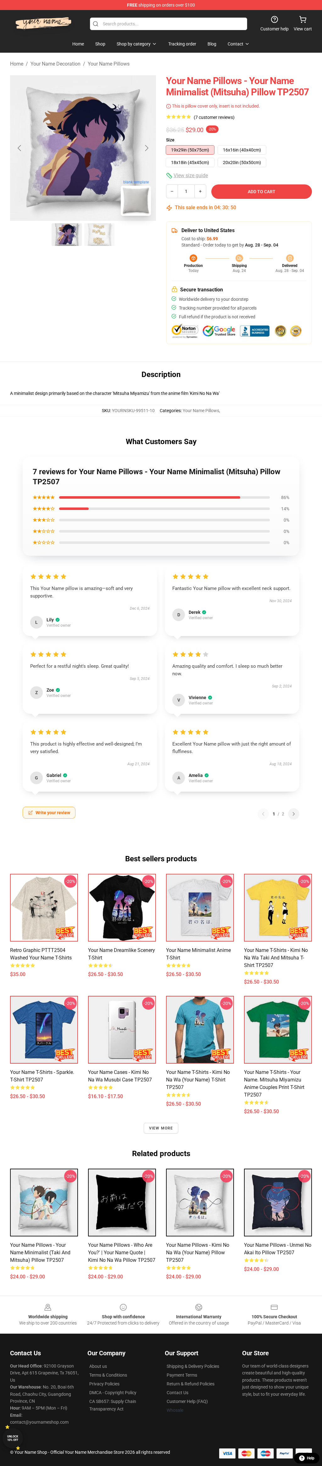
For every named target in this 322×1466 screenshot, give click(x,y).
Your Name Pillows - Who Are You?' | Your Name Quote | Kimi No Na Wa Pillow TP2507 (121, 1252)
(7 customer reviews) (214, 117)
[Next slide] (146, 148)
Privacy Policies (104, 1383)
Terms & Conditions (108, 1375)
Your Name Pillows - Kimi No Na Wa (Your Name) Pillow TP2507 (197, 1252)
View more (161, 1128)
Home (16, 64)
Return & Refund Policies (190, 1383)
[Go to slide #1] (67, 234)
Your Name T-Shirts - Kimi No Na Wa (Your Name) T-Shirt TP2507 (198, 1079)
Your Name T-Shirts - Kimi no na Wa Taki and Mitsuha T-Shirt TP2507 (276, 957)
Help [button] (310, 1458)
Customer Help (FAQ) (187, 1401)
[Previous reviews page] (263, 814)
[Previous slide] (19, 148)
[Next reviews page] (293, 814)
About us (98, 1366)
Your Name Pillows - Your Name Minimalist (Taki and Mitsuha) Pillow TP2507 (40, 1252)
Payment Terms (182, 1375)
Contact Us (177, 1392)
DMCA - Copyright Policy (112, 1392)
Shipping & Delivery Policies (193, 1366)
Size (170, 139)
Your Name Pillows (109, 64)
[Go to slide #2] (99, 234)
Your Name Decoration (55, 64)
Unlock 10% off (12, 1438)
